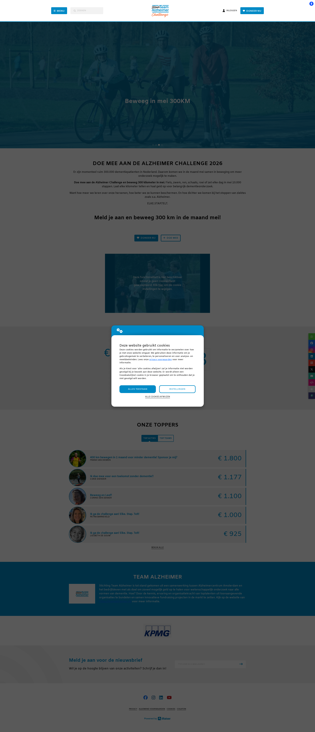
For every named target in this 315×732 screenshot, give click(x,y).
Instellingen (177, 389)
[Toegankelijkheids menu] (311, 4)
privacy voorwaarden (160, 359)
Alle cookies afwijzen (157, 396)
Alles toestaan (137, 389)
